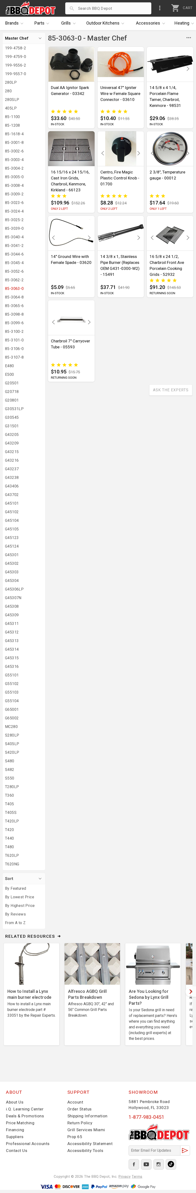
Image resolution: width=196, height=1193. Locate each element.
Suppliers (15, 1136)
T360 (9, 795)
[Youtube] (146, 1164)
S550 (9, 778)
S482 (9, 769)
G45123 (12, 537)
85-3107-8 (14, 357)
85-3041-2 (14, 245)
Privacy (125, 1176)
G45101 (12, 503)
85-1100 (12, 117)
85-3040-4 (14, 237)
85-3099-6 (14, 323)
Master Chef (16, 38)
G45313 (12, 640)
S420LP (12, 752)
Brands (12, 23)
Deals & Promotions (25, 1116)
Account (75, 1102)
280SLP (12, 99)
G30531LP (14, 409)
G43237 (12, 469)
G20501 (12, 383)
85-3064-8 (14, 297)
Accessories (148, 23)
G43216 (12, 460)
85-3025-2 (14, 220)
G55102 (12, 683)
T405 (9, 804)
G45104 (12, 520)
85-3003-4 (14, 159)
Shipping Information (87, 1116)
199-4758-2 (15, 48)
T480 (9, 847)
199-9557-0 (15, 74)
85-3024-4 (14, 211)
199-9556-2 (15, 65)
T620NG (12, 864)
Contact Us (16, 1150)
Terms (137, 1176)
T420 (9, 829)
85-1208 (12, 125)
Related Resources (30, 936)
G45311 (12, 623)
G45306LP (14, 589)
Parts (39, 23)
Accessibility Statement (90, 1143)
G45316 (12, 666)
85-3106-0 (14, 348)
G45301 (12, 555)
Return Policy (80, 1122)
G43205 (12, 434)
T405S (10, 812)
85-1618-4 (14, 134)
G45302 (12, 563)
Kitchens (103, 23)
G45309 (12, 615)
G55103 (12, 692)
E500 (9, 374)
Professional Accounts (28, 1143)
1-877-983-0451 (146, 1117)
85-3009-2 (14, 194)
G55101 (12, 675)
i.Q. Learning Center (25, 1109)
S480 (9, 761)
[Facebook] (134, 1164)
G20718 (12, 391)
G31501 (12, 426)
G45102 (12, 512)
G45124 (12, 546)
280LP (11, 82)
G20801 (12, 400)
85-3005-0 (14, 177)
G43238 (12, 477)
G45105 (12, 529)
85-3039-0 (14, 228)
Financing (15, 1129)
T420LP (12, 821)
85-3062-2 (14, 280)
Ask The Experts (171, 390)
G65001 (12, 709)
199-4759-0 (15, 56)
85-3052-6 (14, 271)
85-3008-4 (14, 185)
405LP (11, 108)
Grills (66, 23)
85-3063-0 (14, 288)
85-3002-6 (14, 151)
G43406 (12, 486)
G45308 (12, 606)
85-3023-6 (14, 202)
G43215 (12, 452)
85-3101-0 (14, 340)
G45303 (12, 572)
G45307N (13, 598)
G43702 (12, 494)
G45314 (12, 649)
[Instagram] (158, 1164)
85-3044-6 (14, 254)
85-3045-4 (14, 263)
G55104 (12, 701)
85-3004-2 (14, 168)
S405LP (12, 744)
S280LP (12, 735)
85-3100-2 (14, 331)
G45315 (12, 658)
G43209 (12, 443)
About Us (14, 1102)
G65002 (12, 718)
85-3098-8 (14, 314)
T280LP (12, 787)
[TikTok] (171, 1164)
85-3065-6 (14, 305)
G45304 (12, 580)
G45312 (12, 632)
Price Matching (20, 1122)
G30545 (12, 417)
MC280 (11, 726)
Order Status (79, 1109)
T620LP (12, 855)
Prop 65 (74, 1136)
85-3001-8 (14, 142)
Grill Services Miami (86, 1129)
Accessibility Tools (85, 1150)
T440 (9, 838)
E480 (9, 366)
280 (8, 91)
